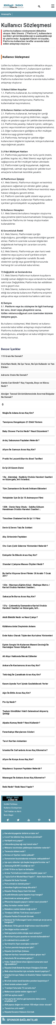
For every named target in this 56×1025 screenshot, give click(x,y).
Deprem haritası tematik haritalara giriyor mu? (25, 955)
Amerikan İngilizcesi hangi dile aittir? (20, 887)
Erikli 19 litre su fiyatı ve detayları (19, 869)
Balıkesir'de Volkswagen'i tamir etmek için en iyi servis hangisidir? (28, 921)
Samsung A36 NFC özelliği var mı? (19, 866)
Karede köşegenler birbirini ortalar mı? (21, 833)
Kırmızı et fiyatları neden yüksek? (19, 855)
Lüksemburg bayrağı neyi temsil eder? (21, 844)
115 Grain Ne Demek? (12, 356)
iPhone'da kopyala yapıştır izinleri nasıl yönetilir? (26, 902)
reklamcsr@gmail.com (20, 313)
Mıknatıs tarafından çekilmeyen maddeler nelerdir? (27, 848)
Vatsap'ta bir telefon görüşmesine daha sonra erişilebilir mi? (25, 1000)
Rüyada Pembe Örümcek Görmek (19, 916)
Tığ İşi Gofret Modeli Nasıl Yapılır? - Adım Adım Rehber (28, 877)
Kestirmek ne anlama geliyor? (17, 898)
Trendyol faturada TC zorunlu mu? (20, 988)
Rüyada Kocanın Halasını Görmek (19, 1012)
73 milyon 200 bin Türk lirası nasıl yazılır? (22, 913)
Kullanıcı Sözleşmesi (13, 808)
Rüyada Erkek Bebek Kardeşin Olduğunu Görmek (25, 968)
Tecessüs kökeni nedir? (15, 851)
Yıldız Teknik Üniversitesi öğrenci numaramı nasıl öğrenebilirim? (26, 963)
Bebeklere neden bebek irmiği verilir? (20, 909)
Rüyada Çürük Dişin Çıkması (16, 951)
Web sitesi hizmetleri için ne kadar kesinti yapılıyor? (27, 971)
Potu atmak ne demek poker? (17, 884)
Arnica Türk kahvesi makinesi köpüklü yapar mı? (25, 873)
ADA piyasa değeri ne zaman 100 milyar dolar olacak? (28, 1005)
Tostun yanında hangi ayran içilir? (19, 947)
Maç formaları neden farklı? (16, 905)
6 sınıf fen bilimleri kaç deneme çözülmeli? (23, 837)
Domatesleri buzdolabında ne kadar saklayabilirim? (27, 859)
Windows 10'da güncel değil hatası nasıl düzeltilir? (26, 926)
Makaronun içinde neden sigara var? (20, 992)
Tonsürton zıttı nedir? (14, 1008)
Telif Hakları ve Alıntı (12, 811)
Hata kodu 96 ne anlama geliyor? (18, 958)
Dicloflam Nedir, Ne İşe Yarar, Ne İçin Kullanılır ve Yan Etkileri (27, 365)
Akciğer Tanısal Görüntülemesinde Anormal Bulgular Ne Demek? (28, 395)
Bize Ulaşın (8, 815)
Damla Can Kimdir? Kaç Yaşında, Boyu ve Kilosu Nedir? (25, 384)
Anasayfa (6, 14)
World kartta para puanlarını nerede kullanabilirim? (27, 937)
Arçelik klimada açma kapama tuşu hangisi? (23, 895)
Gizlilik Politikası (10, 804)
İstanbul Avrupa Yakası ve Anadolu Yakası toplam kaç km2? (28, 976)
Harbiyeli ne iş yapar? (13, 841)
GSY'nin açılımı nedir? (14, 995)
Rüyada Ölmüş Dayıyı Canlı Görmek (19, 891)
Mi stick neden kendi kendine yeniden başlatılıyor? (26, 981)
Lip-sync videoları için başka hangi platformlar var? (27, 862)
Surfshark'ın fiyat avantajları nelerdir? (21, 944)
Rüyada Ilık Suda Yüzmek (15, 880)
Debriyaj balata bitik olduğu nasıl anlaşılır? (23, 933)
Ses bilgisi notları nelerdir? (16, 929)
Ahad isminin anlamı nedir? (16, 984)
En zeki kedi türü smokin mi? (16, 940)
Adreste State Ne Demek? (14, 375)
